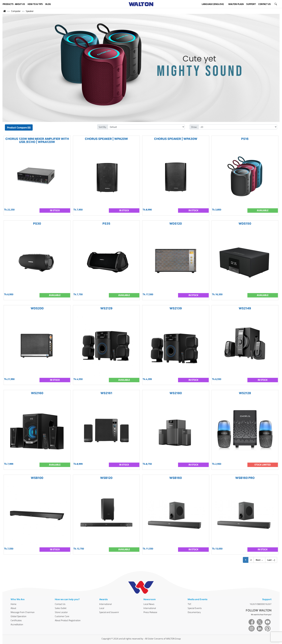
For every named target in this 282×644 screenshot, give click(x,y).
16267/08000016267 (260, 604)
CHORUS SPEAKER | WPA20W (106, 139)
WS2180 (176, 393)
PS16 (245, 139)
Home (13, 604)
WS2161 (106, 393)
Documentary (194, 612)
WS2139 (176, 308)
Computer (16, 11)
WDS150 (245, 223)
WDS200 (37, 308)
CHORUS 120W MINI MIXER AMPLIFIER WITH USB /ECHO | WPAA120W (37, 140)
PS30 (37, 223)
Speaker (30, 11)
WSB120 (106, 478)
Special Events (195, 608)
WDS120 (175, 223)
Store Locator (61, 612)
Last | (271, 560)
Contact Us (60, 604)
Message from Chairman (23, 612)
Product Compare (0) (19, 127)
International (105, 604)
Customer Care (62, 616)
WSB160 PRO (245, 478)
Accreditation (17, 624)
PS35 (106, 223)
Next (259, 560)
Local (101, 608)
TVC (189, 604)
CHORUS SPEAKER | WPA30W (175, 139)
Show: (194, 127)
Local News (148, 604)
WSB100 (37, 478)
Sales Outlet (60, 608)
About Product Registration (68, 620)
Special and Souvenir (109, 612)
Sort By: (102, 127)
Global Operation (18, 616)
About (13, 608)
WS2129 (106, 308)
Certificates (16, 620)
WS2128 (245, 393)
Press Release (150, 612)
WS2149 (245, 308)
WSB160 (175, 478)
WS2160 (37, 393)
